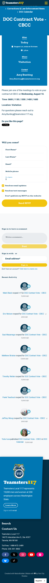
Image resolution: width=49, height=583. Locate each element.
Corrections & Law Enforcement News (26, 8)
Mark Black (7, 293)
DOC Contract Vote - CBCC (35, 293)
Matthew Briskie (8, 355)
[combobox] (40, 580)
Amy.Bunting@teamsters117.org (24, 79)
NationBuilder (20, 573)
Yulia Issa (6, 439)
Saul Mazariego (8, 335)
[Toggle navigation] (46, 3)
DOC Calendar (26, 12)
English (39, 581)
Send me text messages (16, 191)
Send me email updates (15, 185)
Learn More (10, 505)
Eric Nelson (7, 314)
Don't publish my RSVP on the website (23, 196)
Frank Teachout (8, 397)
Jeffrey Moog (7, 418)
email (14, 510)
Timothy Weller (8, 376)
